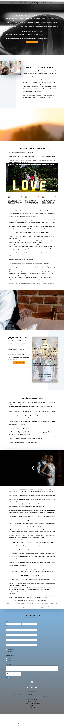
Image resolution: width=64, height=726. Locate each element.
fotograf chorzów (28, 607)
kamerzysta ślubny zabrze (45, 603)
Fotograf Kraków (41, 607)
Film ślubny (19, 720)
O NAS (25, 2)
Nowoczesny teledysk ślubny (19, 725)
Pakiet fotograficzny (11, 649)
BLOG (51, 2)
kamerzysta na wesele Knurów (28, 606)
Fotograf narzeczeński (19, 716)
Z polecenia (9, 656)
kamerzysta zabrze (17, 603)
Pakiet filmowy (10, 651)
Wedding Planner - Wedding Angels (32, 701)
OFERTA (20, 2)
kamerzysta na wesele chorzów (32, 604)
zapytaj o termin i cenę (32, 42)
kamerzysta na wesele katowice (50, 604)
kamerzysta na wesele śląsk (37, 603)
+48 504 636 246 (32, 687)
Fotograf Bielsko (44, 606)
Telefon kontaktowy (9, 632)
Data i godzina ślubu (9, 637)
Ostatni (23, 625)
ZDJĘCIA (13, 2)
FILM (17, 2)
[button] (57, 201)
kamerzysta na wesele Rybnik (37, 606)
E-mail (7, 627)
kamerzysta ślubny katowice (10, 603)
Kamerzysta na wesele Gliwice (41, 604)
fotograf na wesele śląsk (35, 607)
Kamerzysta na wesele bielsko (53, 603)
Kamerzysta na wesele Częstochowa (14, 604)
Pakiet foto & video (11, 652)
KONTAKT (47, 2)
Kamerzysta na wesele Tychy (10, 606)
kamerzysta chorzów (30, 603)
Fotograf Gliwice (22, 607)
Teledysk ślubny (19, 723)
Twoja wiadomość (9, 664)
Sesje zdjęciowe (19, 718)
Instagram (9, 658)
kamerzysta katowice (23, 603)
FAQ (43, 2)
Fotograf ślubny (19, 714)
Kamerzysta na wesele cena (23, 604)
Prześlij (8, 677)
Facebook (9, 660)
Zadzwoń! (31, 685)
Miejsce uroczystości (9, 642)
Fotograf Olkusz (49, 606)
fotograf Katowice (55, 606)
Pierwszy (7, 625)
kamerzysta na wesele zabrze (19, 606)
